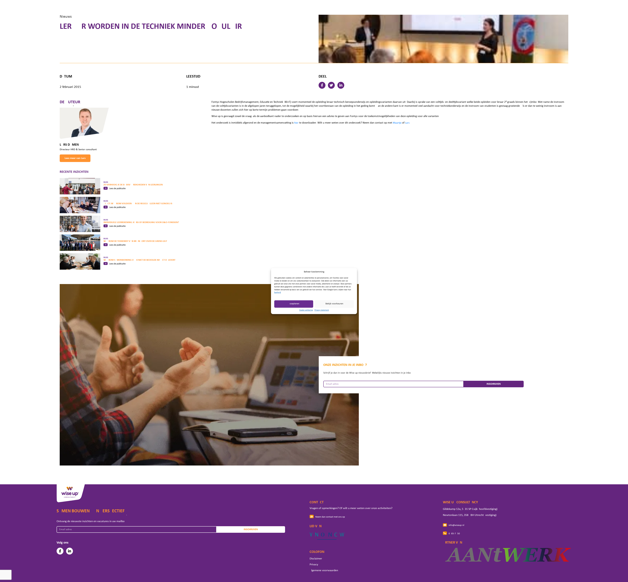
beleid (277, 292)
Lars (407, 123)
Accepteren (293, 304)
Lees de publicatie (117, 188)
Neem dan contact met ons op (330, 517)
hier (296, 123)
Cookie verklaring (306, 310)
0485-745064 (455, 533)
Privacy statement (321, 310)
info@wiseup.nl (456, 525)
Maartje (397, 123)
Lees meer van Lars (75, 158)
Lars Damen (69, 144)
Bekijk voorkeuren (334, 304)
